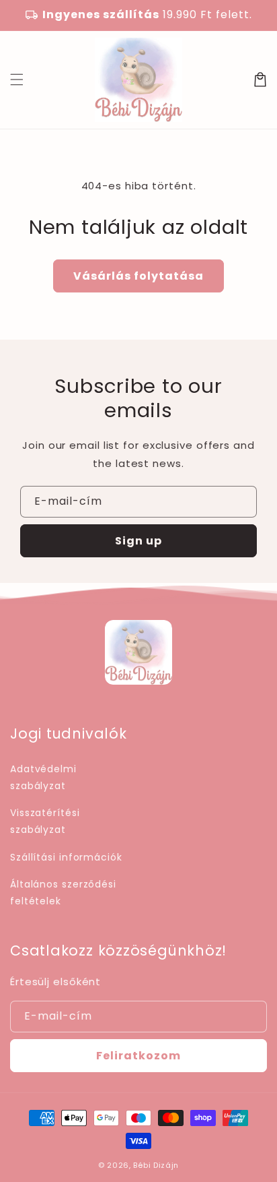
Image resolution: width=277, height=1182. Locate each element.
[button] (17, 79)
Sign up (138, 541)
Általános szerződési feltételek (63, 892)
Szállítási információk (66, 857)
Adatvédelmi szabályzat (43, 777)
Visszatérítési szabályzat (45, 821)
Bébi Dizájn (156, 1165)
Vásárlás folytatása (138, 276)
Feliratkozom (138, 1055)
